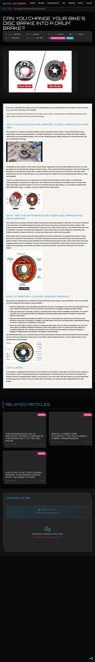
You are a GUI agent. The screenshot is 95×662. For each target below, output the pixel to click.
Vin (63, 3)
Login (89, 3)
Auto (14, 3)
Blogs (41, 3)
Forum (71, 3)
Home (32, 3)
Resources (53, 3)
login (42, 513)
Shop (80, 3)
